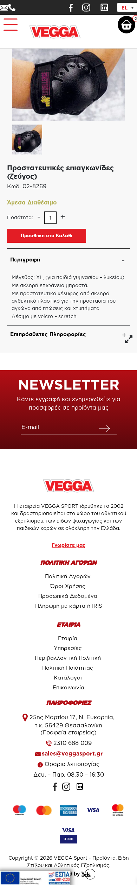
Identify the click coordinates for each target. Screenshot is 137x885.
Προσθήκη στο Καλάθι (46, 235)
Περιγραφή (25, 260)
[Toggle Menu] (9, 21)
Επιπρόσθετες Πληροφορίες (48, 334)
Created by (66, 873)
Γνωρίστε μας (68, 545)
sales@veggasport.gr (72, 753)
